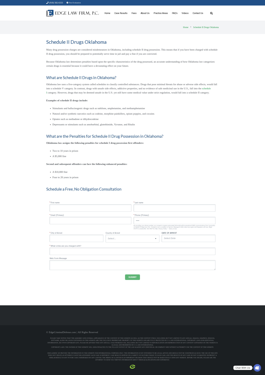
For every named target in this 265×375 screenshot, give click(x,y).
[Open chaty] (257, 368)
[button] (151, 13)
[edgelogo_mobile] (72, 13)
